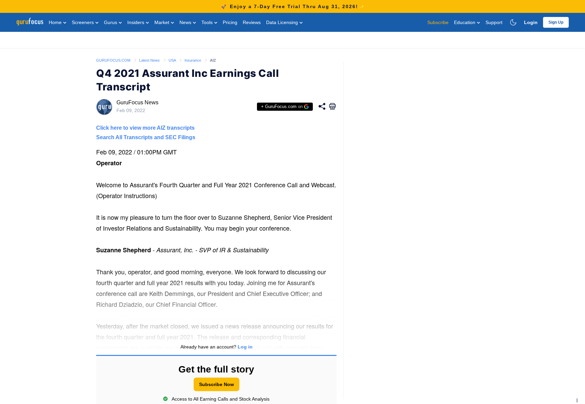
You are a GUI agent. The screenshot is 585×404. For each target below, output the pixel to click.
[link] (113, 60)
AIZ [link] (213, 60)
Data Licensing (282, 22)
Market (162, 22)
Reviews (252, 22)
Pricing (230, 22)
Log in (245, 346)
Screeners (83, 22)
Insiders (136, 22)
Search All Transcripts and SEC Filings (145, 137)
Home (56, 22)
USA (173, 60)
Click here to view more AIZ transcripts (145, 128)
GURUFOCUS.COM (113, 60)
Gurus (111, 22)
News (186, 22)
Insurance (193, 60)
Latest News (150, 60)
